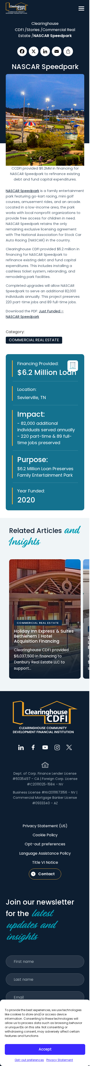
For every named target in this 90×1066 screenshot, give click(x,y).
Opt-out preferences (29, 1060)
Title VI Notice (45, 862)
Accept (45, 1049)
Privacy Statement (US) (45, 826)
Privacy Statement (59, 1060)
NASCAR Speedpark (22, 190)
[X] (33, 51)
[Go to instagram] (57, 747)
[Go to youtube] (45, 747)
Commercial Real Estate (34, 340)
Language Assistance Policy (45, 853)
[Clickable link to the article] (45, 619)
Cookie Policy (45, 835)
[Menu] (81, 8)
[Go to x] (69, 747)
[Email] (56, 51)
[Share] (68, 51)
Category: (15, 332)
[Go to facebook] (33, 747)
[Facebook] (22, 51)
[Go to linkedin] (21, 747)
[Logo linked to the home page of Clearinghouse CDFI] (17, 8)
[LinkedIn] (45, 51)
